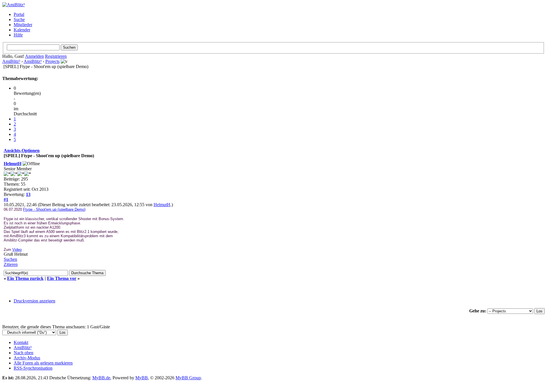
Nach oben (23, 352)
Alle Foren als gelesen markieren (43, 363)
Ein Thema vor (61, 278)
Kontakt (21, 342)
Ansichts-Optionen (22, 150)
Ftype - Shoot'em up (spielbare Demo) (54, 209)
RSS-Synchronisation (33, 368)
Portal (19, 14)
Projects (52, 61)
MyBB (141, 377)
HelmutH (12, 163)
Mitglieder (23, 24)
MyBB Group (188, 377)
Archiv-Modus (27, 357)
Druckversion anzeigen (34, 300)
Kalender (22, 29)
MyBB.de (101, 377)
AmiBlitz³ (11, 61)
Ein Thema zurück (25, 278)
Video (17, 249)
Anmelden (34, 56)
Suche (19, 19)
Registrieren (56, 56)
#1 (6, 199)
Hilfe (18, 34)
